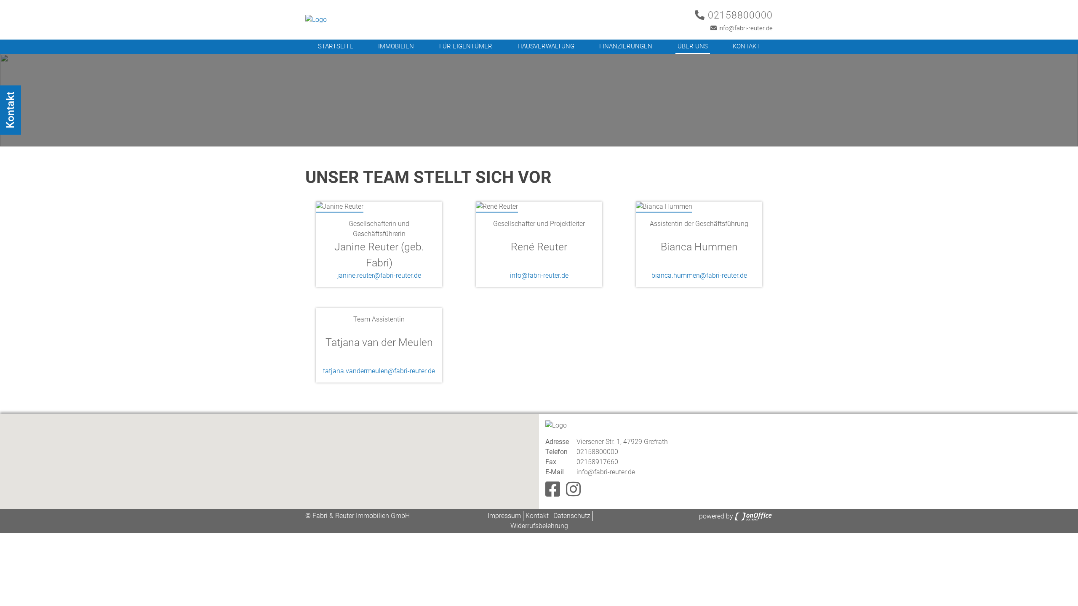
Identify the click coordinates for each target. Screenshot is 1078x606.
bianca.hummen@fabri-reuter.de (699, 275)
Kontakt (746, 46)
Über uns (693, 46)
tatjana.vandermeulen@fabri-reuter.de (379, 371)
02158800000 (739, 15)
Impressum (504, 516)
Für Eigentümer (465, 46)
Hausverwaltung (546, 46)
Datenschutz (571, 516)
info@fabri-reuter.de (745, 28)
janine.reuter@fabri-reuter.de (379, 275)
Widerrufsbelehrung (539, 526)
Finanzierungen (625, 46)
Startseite (335, 46)
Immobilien (396, 46)
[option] (539, 100)
